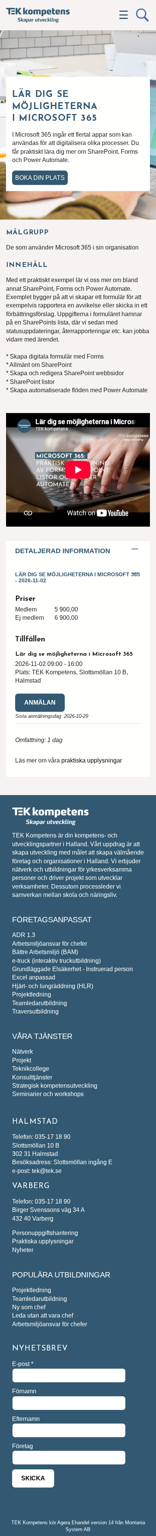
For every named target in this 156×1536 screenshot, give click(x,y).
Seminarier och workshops (48, 1094)
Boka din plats (40, 177)
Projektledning (31, 994)
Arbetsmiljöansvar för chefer (49, 943)
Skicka (33, 1478)
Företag (22, 1446)
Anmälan (40, 702)
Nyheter (22, 1250)
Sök (142, 15)
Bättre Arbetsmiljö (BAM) (45, 952)
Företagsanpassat (52, 919)
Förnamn (24, 1391)
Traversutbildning (35, 1011)
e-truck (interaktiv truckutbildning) (56, 960)
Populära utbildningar (61, 1275)
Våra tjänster (42, 1036)
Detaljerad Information (62, 551)
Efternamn (26, 1419)
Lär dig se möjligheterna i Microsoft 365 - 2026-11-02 (77, 577)
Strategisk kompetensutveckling (54, 1085)
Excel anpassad (33, 977)
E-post (22, 1364)
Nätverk (22, 1051)
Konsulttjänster (32, 1077)
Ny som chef (28, 1307)
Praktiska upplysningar (42, 1241)
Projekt (21, 1060)
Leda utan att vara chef (42, 1315)
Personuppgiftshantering (45, 1233)
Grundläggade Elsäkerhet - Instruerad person (72, 969)
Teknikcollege (30, 1068)
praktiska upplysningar (91, 760)
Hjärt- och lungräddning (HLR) (52, 986)
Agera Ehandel (73, 1522)
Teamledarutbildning (39, 1003)
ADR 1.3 (23, 935)
